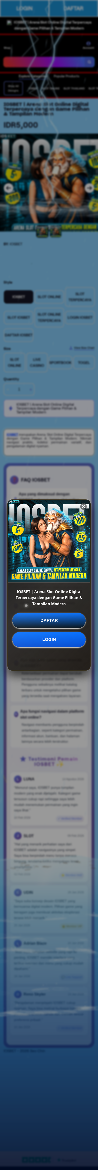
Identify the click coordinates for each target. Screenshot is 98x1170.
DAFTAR (49, 620)
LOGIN (49, 639)
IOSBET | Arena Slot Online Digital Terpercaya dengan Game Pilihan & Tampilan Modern (49, 597)
